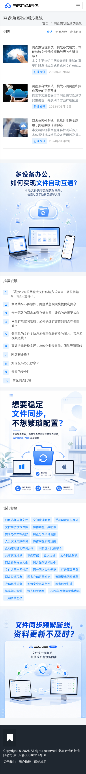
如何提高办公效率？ (25, 363)
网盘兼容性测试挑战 (68, 23)
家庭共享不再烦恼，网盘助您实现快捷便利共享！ (45, 304)
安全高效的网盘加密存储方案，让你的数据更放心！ (46, 312)
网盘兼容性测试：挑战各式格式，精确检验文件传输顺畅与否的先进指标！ (56, 51)
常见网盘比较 (22, 380)
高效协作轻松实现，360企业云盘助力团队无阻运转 (46, 346)
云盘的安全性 (20, 371)
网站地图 (40, 762)
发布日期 (76, 31)
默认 (49, 31)
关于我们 (9, 762)
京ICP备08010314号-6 (29, 755)
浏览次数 (61, 31)
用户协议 (25, 762)
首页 (45, 23)
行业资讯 (39, 72)
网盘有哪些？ (20, 354)
